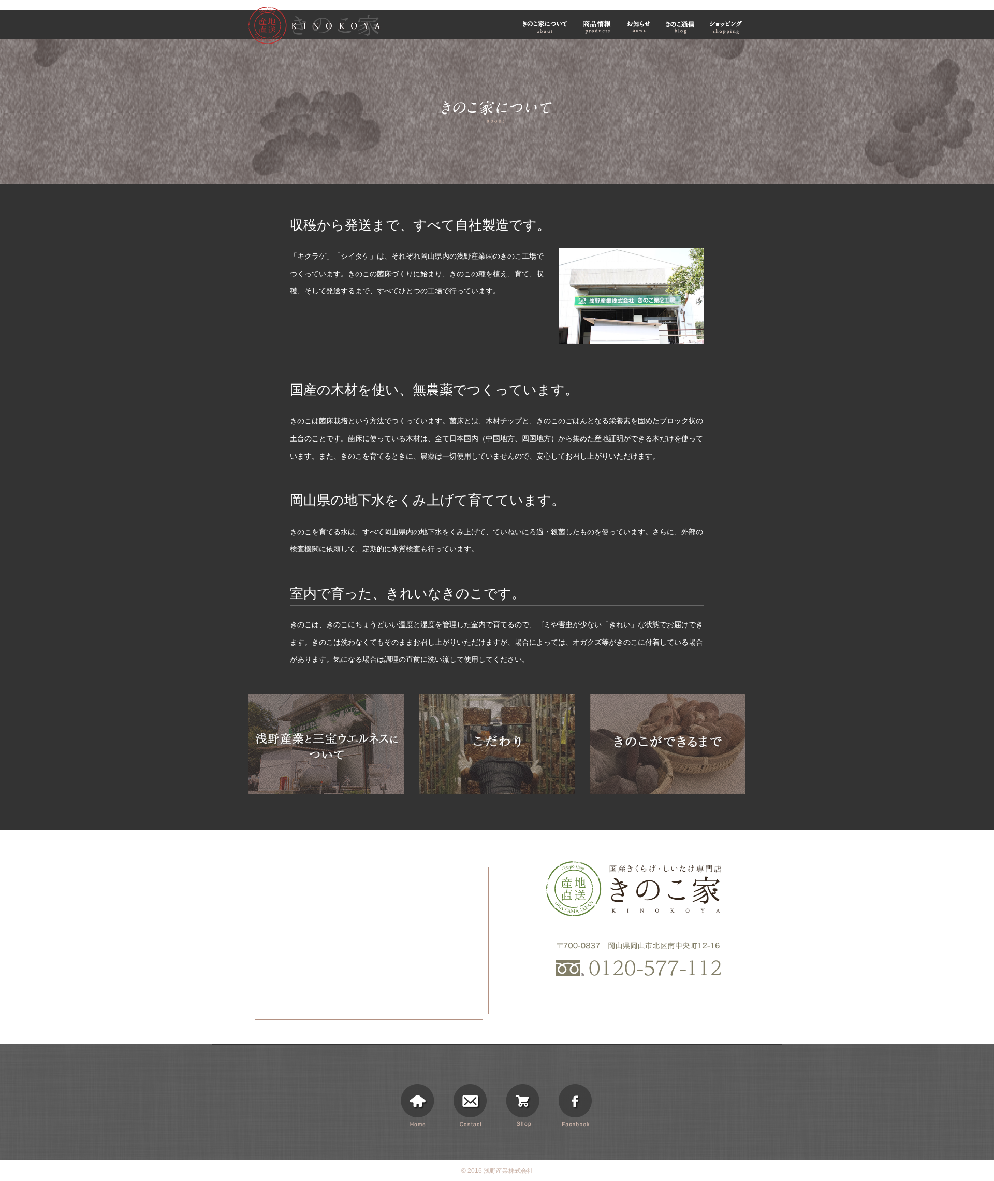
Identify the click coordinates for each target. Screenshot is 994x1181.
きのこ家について (545, 27)
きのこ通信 (680, 27)
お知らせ (639, 27)
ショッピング (727, 27)
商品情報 (597, 27)
